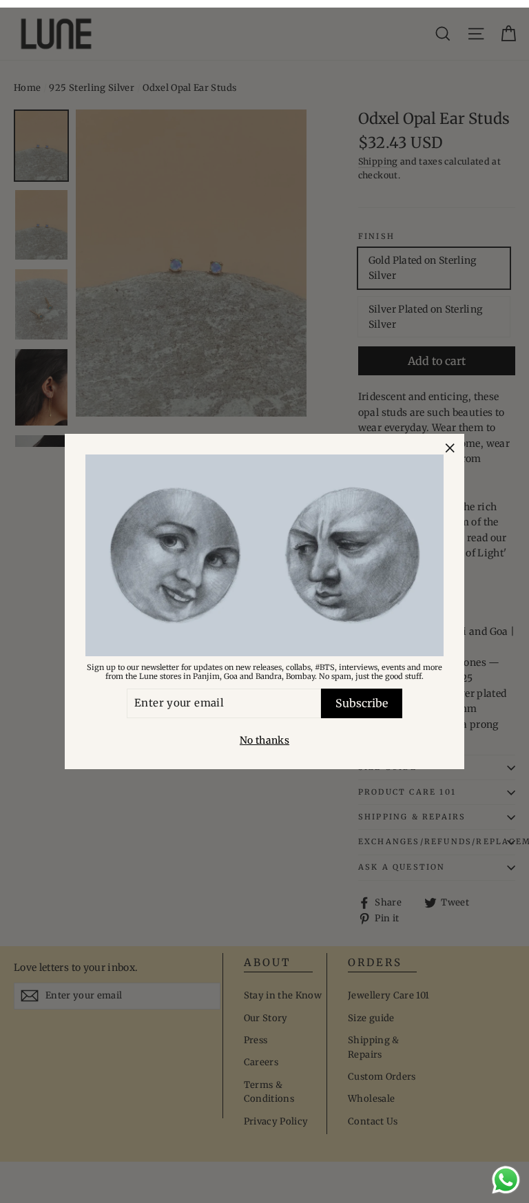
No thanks (264, 740)
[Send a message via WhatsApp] (506, 1180)
